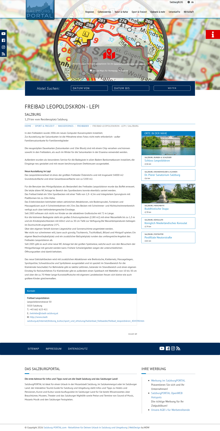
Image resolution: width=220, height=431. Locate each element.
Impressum (54, 348)
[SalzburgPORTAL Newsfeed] (3, 53)
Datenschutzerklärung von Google (129, 63)
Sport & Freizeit (44, 125)
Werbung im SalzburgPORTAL (168, 380)
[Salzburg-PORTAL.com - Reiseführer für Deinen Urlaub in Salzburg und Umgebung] (40, 9)
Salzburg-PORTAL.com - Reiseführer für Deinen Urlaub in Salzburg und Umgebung (85, 427)
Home (28, 125)
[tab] (81, 291)
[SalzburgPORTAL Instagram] (3, 46)
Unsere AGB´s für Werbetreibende (170, 410)
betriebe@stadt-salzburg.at (44, 313)
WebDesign (135, 427)
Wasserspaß (65, 125)
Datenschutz (78, 348)
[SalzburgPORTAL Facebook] (3, 40)
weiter (172, 88)
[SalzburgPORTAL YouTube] (3, 33)
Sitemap (33, 348)
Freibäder (83, 125)
